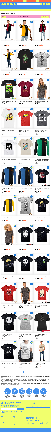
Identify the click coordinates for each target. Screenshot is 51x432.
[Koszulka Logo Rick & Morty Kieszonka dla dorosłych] (42, 264)
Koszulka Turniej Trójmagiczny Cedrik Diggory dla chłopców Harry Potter (8, 73)
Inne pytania (3, 422)
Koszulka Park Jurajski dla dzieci (24, 159)
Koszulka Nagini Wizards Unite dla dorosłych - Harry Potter (25, 73)
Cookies (14, 422)
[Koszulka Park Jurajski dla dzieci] (25, 147)
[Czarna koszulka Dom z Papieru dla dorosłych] (42, 176)
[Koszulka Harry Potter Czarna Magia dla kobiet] (25, 205)
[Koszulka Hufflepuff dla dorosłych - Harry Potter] (25, 293)
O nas (14, 424)
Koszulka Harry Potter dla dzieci (8, 130)
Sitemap (14, 423)
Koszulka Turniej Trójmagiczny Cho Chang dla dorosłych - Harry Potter (8, 189)
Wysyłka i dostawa (4, 418)
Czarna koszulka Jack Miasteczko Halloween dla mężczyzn (24, 277)
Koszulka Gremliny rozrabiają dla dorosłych (24, 364)
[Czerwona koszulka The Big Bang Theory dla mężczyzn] (25, 118)
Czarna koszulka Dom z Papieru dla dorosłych (42, 189)
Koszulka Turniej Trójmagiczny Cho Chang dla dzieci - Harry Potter (25, 189)
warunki (20, 411)
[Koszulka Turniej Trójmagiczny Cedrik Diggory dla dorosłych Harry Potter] (25, 30)
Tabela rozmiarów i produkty (6, 419)
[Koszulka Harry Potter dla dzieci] (9, 118)
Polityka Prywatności (17, 420)
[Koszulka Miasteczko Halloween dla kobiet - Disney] (42, 205)
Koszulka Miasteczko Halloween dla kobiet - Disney (42, 218)
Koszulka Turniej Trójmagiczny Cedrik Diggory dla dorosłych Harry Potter (25, 43)
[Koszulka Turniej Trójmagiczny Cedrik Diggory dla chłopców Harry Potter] (9, 60)
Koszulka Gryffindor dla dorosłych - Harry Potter (42, 102)
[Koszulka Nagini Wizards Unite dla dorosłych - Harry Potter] (25, 60)
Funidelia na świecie (17, 417)
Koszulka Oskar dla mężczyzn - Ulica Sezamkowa (9, 102)
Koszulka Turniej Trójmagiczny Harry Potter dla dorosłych (42, 43)
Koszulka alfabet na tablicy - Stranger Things (40, 364)
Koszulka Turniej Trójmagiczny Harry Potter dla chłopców (9, 43)
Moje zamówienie (4, 417)
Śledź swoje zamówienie (39, 406)
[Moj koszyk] (49, 4)
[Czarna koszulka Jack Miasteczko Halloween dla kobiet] (9, 322)
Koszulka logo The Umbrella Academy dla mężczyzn (40, 247)
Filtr (4, 16)
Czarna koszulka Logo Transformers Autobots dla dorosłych (42, 335)
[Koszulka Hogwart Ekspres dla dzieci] (25, 89)
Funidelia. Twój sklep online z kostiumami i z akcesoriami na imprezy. (8, 4)
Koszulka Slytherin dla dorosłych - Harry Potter (8, 247)
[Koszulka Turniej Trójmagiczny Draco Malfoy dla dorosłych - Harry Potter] (42, 147)
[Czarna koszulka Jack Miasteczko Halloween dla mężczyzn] (25, 264)
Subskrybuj (20, 408)
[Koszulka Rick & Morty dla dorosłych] (9, 147)
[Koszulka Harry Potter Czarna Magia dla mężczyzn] (42, 60)
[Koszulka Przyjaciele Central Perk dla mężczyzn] (25, 322)
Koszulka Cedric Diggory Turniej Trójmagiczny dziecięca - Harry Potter (8, 218)
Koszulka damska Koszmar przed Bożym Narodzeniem (8, 277)
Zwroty (2, 420)
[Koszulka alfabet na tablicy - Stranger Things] (42, 351)
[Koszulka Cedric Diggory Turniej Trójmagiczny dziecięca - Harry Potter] (9, 205)
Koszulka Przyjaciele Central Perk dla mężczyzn (25, 335)
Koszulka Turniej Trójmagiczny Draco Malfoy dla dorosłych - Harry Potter (42, 160)
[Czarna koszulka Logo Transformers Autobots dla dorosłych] (42, 322)
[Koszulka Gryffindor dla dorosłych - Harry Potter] (42, 89)
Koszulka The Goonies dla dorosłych (9, 363)
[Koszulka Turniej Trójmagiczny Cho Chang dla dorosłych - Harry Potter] (9, 176)
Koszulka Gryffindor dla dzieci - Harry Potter (8, 306)
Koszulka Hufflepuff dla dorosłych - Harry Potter (25, 306)
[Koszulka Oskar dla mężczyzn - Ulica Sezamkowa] (9, 89)
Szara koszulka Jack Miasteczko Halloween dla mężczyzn (41, 131)
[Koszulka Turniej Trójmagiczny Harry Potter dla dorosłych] (42, 30)
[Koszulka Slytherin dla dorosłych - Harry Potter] (9, 234)
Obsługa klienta (39, 402)
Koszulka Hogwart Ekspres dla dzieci (25, 101)
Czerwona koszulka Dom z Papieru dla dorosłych (41, 306)
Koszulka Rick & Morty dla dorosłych (9, 159)
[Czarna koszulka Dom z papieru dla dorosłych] (25, 234)
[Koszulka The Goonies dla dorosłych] (9, 351)
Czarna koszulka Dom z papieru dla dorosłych (25, 247)
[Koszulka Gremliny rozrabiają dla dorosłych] (25, 351)
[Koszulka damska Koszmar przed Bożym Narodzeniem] (9, 264)
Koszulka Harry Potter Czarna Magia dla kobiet (25, 218)
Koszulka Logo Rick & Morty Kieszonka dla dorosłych (40, 277)
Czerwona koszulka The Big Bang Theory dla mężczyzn (24, 131)
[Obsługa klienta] (47, 4)
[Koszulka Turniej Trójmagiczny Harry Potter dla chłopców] (9, 30)
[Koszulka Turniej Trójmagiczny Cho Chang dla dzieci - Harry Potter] (25, 176)
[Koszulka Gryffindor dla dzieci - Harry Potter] (9, 293)
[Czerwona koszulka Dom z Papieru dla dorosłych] (42, 293)
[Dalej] (27, 372)
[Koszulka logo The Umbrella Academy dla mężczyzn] (42, 234)
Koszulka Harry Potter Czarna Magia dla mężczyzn (42, 73)
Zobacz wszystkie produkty (45, 371)
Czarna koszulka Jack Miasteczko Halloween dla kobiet (8, 335)
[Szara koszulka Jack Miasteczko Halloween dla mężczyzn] (42, 118)
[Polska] (27, 418)
